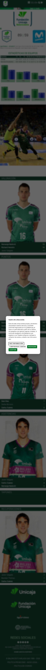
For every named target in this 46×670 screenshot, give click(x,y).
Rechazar (32, 346)
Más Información (16, 343)
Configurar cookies (18, 346)
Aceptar (13, 350)
